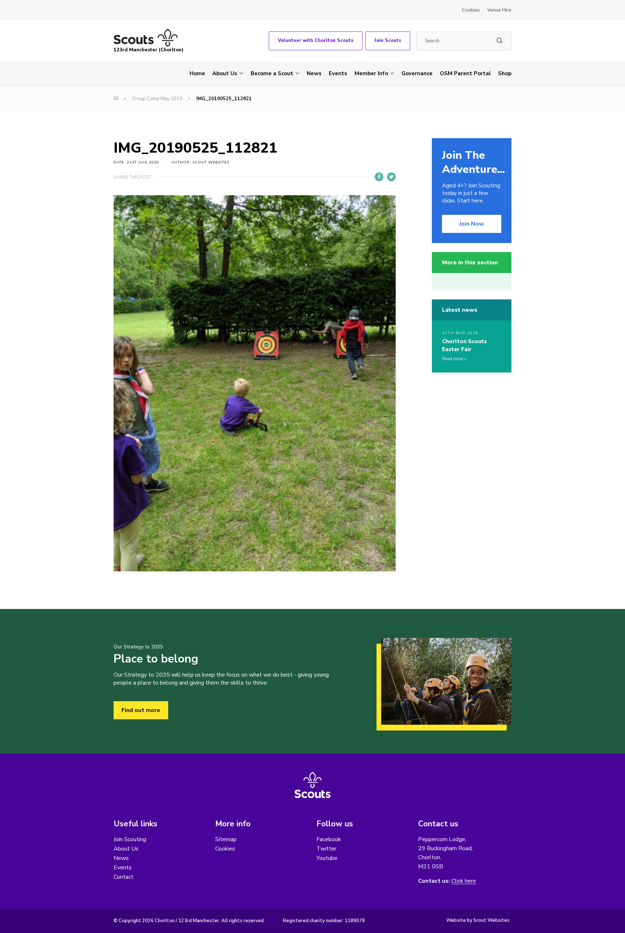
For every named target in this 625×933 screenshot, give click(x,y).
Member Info (371, 73)
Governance (417, 73)
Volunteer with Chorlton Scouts (315, 40)
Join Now (471, 224)
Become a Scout (272, 73)
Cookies (471, 10)
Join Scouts (387, 40)
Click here (463, 881)
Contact (123, 877)
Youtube (326, 858)
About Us (224, 73)
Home (197, 73)
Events (338, 73)
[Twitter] (391, 176)
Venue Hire (499, 10)
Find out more (141, 710)
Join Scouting (130, 839)
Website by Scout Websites (478, 920)
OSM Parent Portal (465, 73)
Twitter (326, 849)
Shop (504, 73)
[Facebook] (379, 176)
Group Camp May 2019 (157, 98)
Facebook (328, 839)
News (314, 73)
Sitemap (226, 839)
